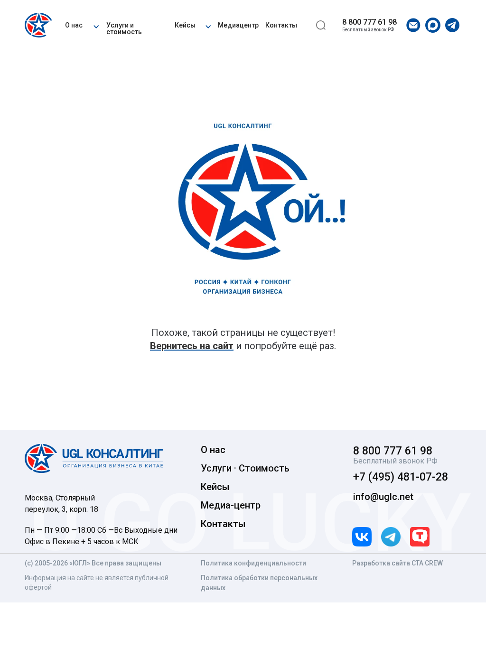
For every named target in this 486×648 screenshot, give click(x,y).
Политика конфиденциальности (253, 563)
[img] (40, 25)
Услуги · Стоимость (245, 468)
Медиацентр (238, 25)
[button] (95, 25)
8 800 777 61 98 (369, 22)
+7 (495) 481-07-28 (400, 477)
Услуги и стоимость (124, 28)
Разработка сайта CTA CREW (397, 563)
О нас (74, 25)
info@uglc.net (383, 496)
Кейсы (185, 25)
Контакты (281, 25)
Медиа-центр (231, 505)
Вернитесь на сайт (192, 346)
